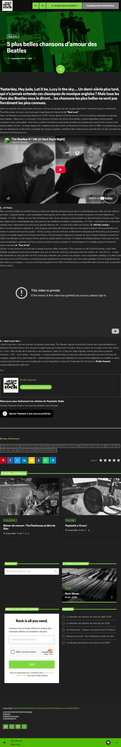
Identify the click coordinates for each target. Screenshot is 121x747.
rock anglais (26, 450)
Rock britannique (46, 450)
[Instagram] (18, 726)
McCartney (112, 446)
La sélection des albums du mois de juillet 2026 (88, 616)
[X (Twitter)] (11, 726)
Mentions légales (36, 708)
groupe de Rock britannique (37, 446)
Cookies (49, 708)
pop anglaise (8, 450)
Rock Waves (72, 593)
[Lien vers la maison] (7, 6)
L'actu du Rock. (10, 520)
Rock (68, 588)
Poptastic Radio (20, 708)
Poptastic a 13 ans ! (76, 525)
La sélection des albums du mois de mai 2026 (88, 642)
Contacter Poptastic (100, 5)
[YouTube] (5, 726)
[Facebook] (24, 726)
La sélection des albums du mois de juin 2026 (88, 623)
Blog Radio (13, 36)
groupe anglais (9, 446)
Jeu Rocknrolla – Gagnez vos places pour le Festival (90, 629)
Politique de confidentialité (66, 708)
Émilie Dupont (28, 380)
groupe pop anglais (66, 446)
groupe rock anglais (92, 446)
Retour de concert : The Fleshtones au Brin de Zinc (29, 527)
